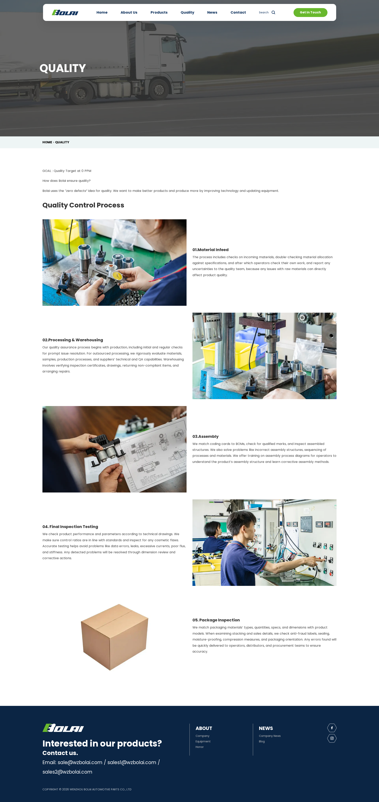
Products (159, 12)
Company (202, 736)
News (212, 12)
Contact (238, 12)
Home (102, 12)
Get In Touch (310, 12)
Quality (187, 12)
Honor (200, 747)
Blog (262, 741)
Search (264, 12)
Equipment (203, 741)
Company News (270, 736)
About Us (129, 12)
